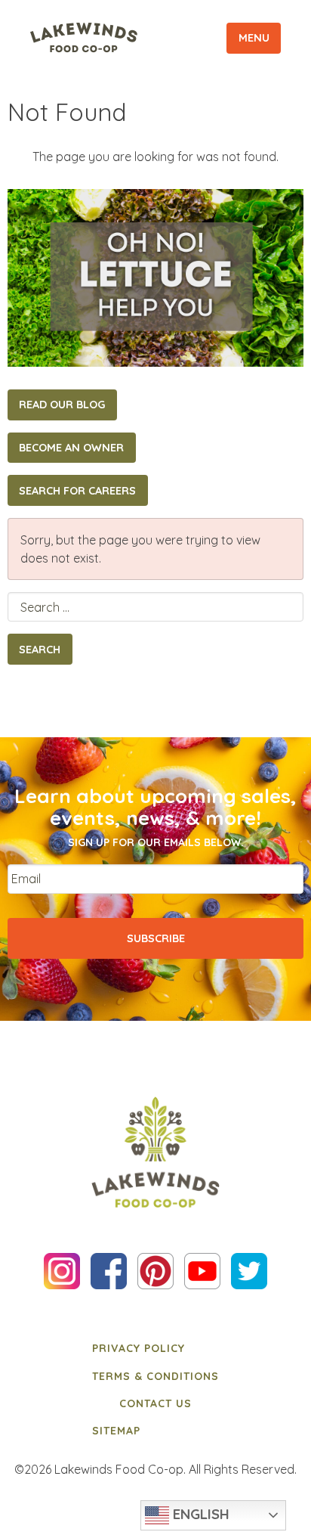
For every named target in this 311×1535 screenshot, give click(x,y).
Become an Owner (71, 447)
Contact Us (155, 1403)
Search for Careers (77, 491)
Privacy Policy (138, 1348)
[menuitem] (155, 1348)
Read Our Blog (62, 404)
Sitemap (116, 1430)
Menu (254, 38)
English (199, 1514)
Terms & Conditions (155, 1376)
